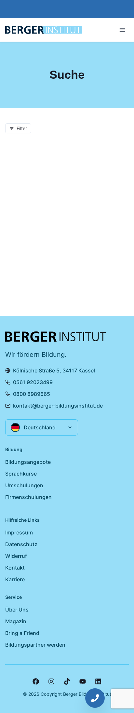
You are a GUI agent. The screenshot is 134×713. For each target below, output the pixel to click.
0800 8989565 (31, 394)
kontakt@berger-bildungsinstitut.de (58, 405)
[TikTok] (67, 681)
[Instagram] (51, 681)
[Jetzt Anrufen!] (95, 698)
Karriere (15, 579)
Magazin (15, 621)
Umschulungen (24, 485)
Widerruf (16, 556)
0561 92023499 (33, 382)
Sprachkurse (21, 473)
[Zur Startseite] (43, 30)
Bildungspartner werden (35, 644)
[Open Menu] (122, 29)
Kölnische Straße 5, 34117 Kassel (54, 370)
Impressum (19, 532)
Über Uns (17, 609)
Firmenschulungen (28, 497)
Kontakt (15, 567)
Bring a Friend (22, 633)
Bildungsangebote (28, 462)
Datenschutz (21, 544)
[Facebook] (35, 681)
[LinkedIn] (98, 681)
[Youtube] (82, 681)
